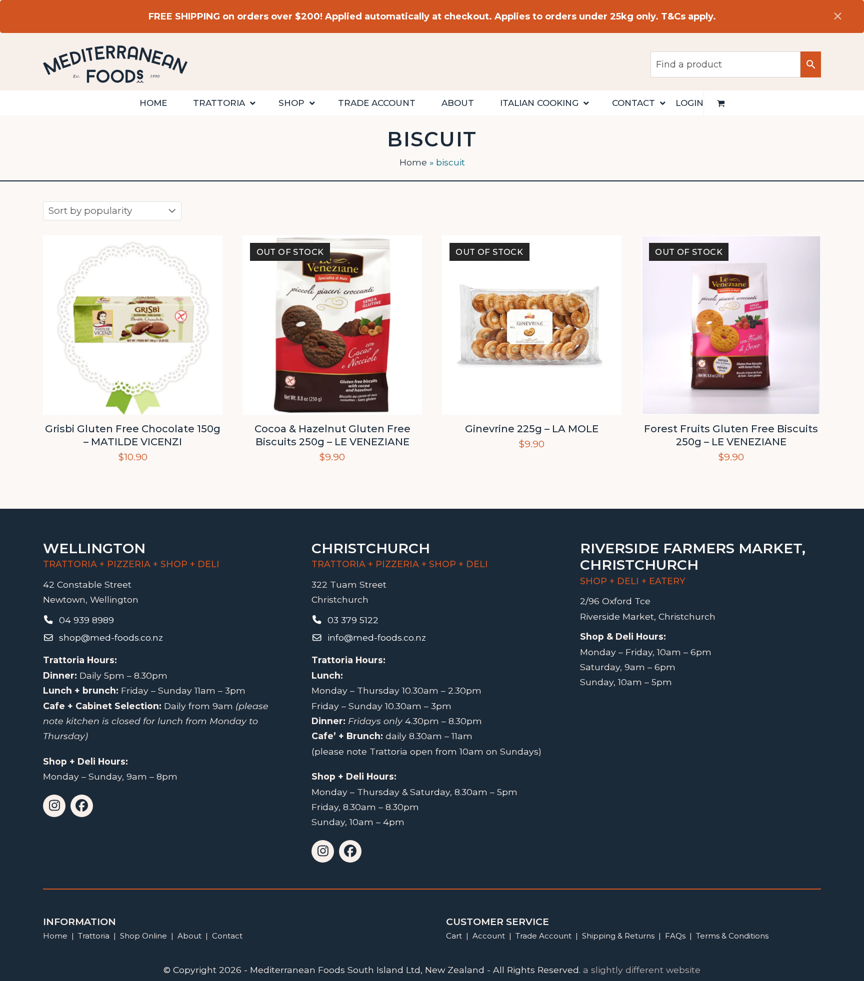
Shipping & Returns (618, 936)
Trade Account (544, 936)
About (190, 936)
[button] (721, 102)
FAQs (675, 936)
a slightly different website (641, 970)
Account (488, 936)
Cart (454, 936)
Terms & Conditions (732, 936)
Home (413, 162)
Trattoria (94, 936)
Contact (227, 936)
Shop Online (144, 936)
